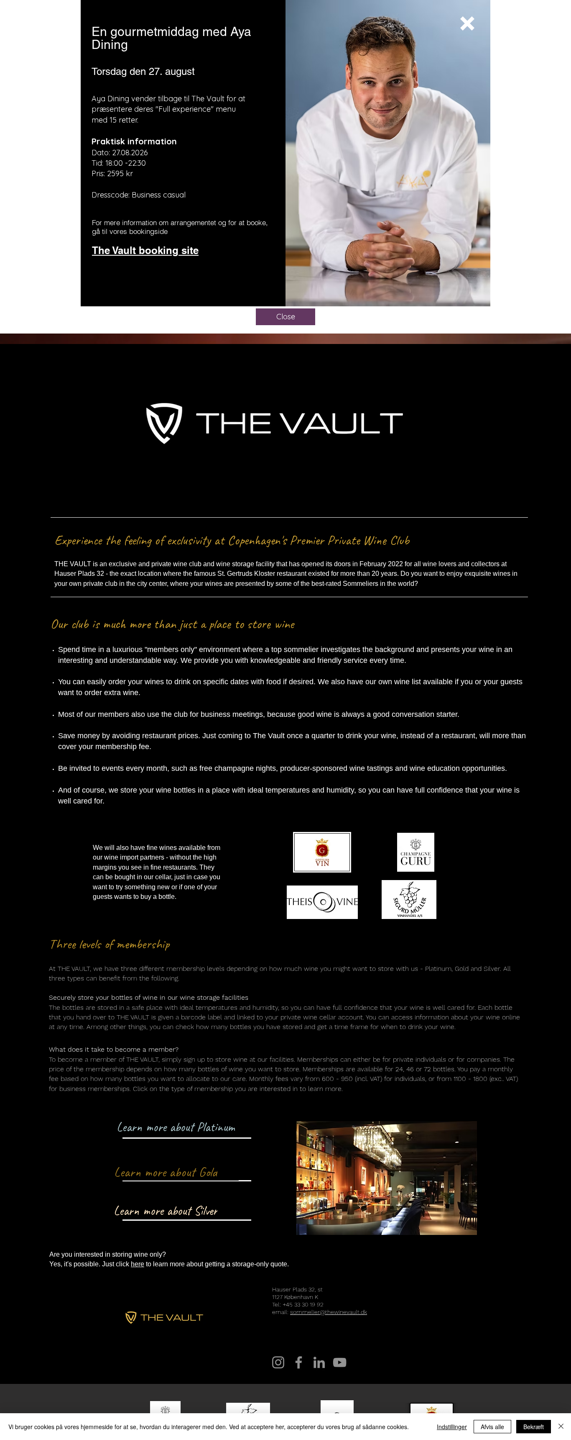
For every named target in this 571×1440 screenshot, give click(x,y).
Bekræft (533, 1426)
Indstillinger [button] (452, 1426)
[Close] (561, 1426)
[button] (467, 23)
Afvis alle (492, 1426)
